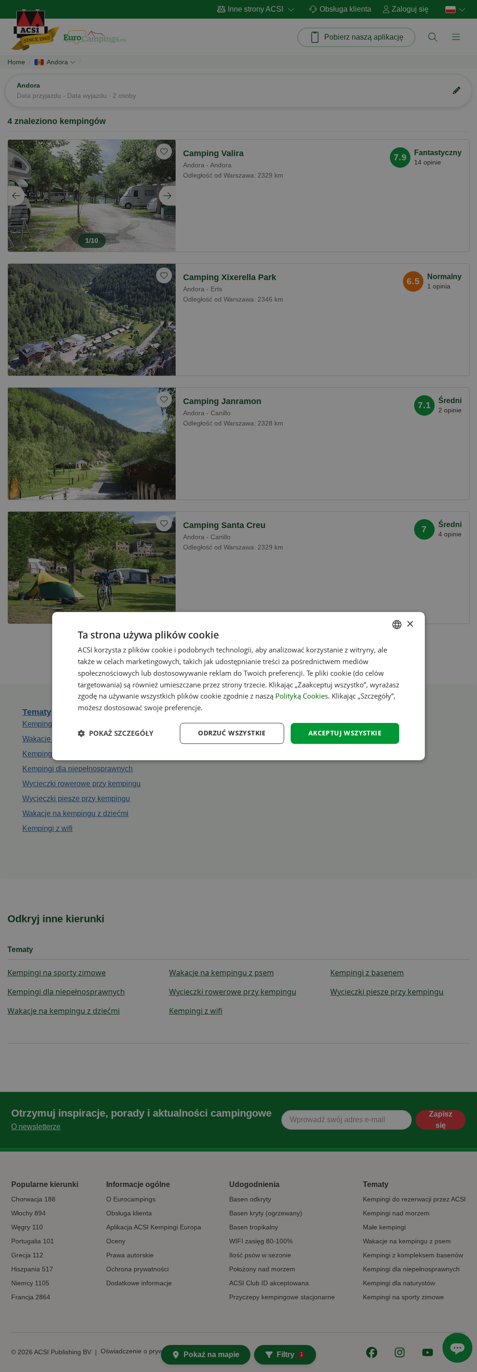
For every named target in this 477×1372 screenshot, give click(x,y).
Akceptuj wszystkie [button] (345, 732)
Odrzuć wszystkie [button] (232, 732)
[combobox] (397, 624)
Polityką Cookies (301, 696)
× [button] (409, 624)
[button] (115, 733)
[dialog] (238, 686)
